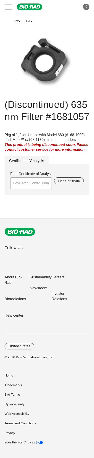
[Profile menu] (70, 6)
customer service (33, 149)
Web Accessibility (17, 413)
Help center (14, 315)
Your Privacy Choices (20, 442)
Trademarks (13, 385)
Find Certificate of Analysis (31, 174)
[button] (7, 21)
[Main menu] (9, 7)
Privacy (10, 433)
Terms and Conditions (20, 423)
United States (19, 346)
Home (9, 375)
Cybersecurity (14, 404)
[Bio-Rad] (20, 232)
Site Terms (12, 394)
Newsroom (38, 288)
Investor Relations (59, 296)
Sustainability (41, 277)
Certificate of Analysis (26, 161)
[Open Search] (61, 6)
